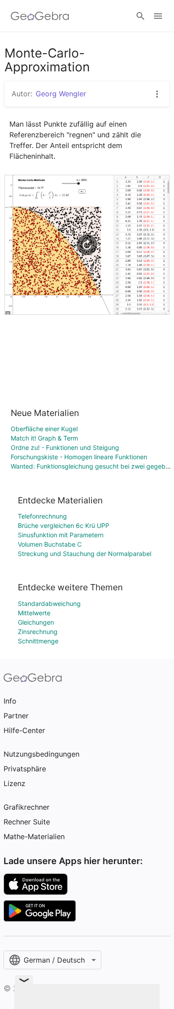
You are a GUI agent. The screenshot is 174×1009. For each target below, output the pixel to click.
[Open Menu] (158, 16)
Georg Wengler (61, 93)
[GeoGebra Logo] (40, 16)
